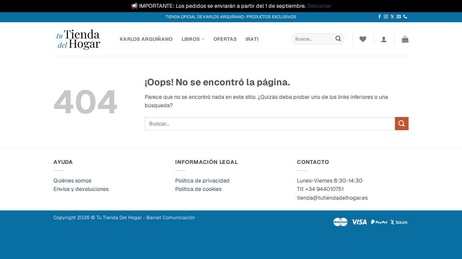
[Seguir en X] (392, 17)
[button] (405, 39)
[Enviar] (338, 39)
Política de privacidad (202, 180)
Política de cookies (198, 189)
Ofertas (225, 39)
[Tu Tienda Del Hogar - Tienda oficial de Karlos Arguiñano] (81, 39)
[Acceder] (383, 39)
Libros (191, 39)
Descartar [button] (319, 5)
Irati (252, 39)
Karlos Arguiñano (146, 39)
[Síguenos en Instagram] (386, 17)
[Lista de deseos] (363, 39)
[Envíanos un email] (399, 17)
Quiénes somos (72, 180)
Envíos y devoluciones (81, 189)
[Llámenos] (405, 17)
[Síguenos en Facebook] (379, 17)
